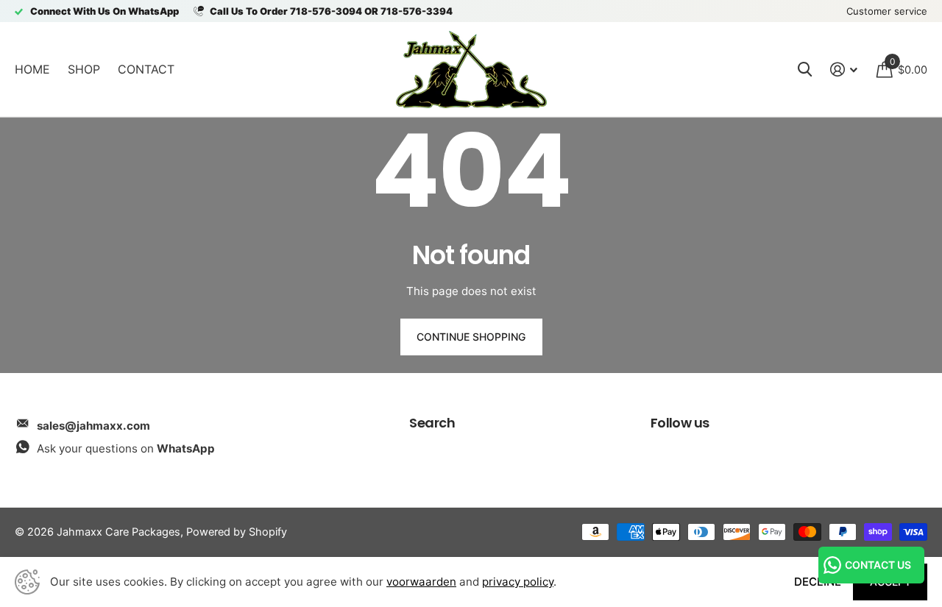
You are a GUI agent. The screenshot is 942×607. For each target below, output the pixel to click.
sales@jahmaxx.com (93, 426)
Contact (146, 69)
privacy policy (517, 582)
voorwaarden (421, 582)
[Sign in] (844, 69)
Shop (84, 69)
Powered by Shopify (236, 532)
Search (432, 422)
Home (32, 69)
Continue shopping (471, 336)
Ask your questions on (126, 448)
